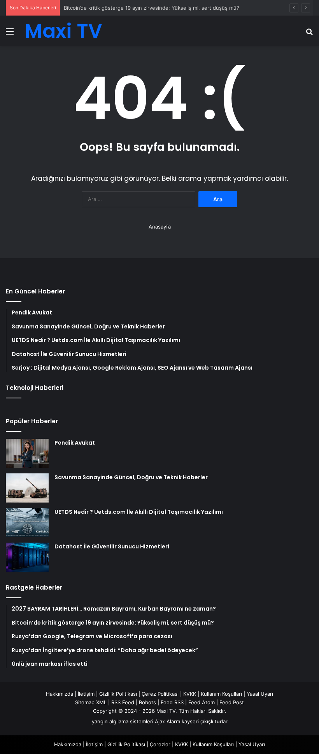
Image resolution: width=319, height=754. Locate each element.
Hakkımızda (59, 694)
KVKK (189, 694)
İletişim (86, 694)
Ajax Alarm (167, 721)
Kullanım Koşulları (221, 694)
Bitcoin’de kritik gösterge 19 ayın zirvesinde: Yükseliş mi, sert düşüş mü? (151, 8)
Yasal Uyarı (260, 694)
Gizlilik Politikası (118, 694)
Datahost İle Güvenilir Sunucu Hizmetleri (111, 546)
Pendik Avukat (74, 443)
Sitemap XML (91, 702)
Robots (147, 702)
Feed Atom (201, 702)
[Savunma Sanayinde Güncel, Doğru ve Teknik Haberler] (27, 488)
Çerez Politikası (160, 694)
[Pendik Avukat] (27, 453)
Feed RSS (172, 702)
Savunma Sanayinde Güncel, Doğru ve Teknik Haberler (131, 477)
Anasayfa (160, 226)
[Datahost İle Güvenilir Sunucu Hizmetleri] (27, 557)
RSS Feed (122, 702)
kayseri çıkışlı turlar (205, 721)
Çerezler (160, 744)
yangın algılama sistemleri (122, 721)
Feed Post (231, 702)
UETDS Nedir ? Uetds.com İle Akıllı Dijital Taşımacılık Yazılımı (138, 512)
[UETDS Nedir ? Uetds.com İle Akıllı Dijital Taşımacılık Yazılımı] (27, 522)
